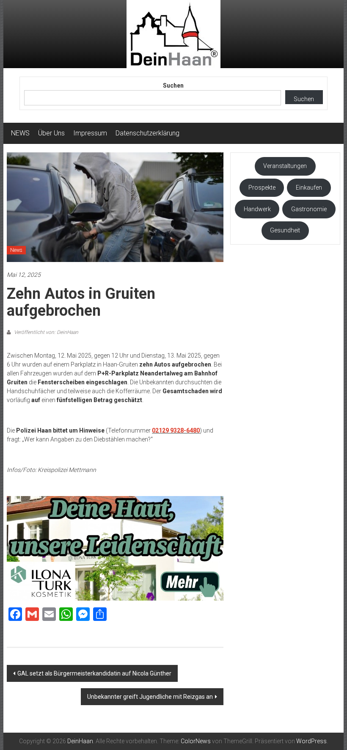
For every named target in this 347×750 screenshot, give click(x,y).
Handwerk (257, 209)
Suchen (173, 85)
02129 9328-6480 (176, 430)
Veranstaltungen (285, 166)
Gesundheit (285, 230)
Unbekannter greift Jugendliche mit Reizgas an (150, 696)
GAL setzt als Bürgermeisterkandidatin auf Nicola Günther (94, 673)
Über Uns (51, 133)
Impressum (90, 133)
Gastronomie (309, 209)
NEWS (20, 133)
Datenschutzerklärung (147, 133)
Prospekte (261, 187)
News (16, 250)
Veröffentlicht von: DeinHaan (45, 332)
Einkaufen (309, 187)
